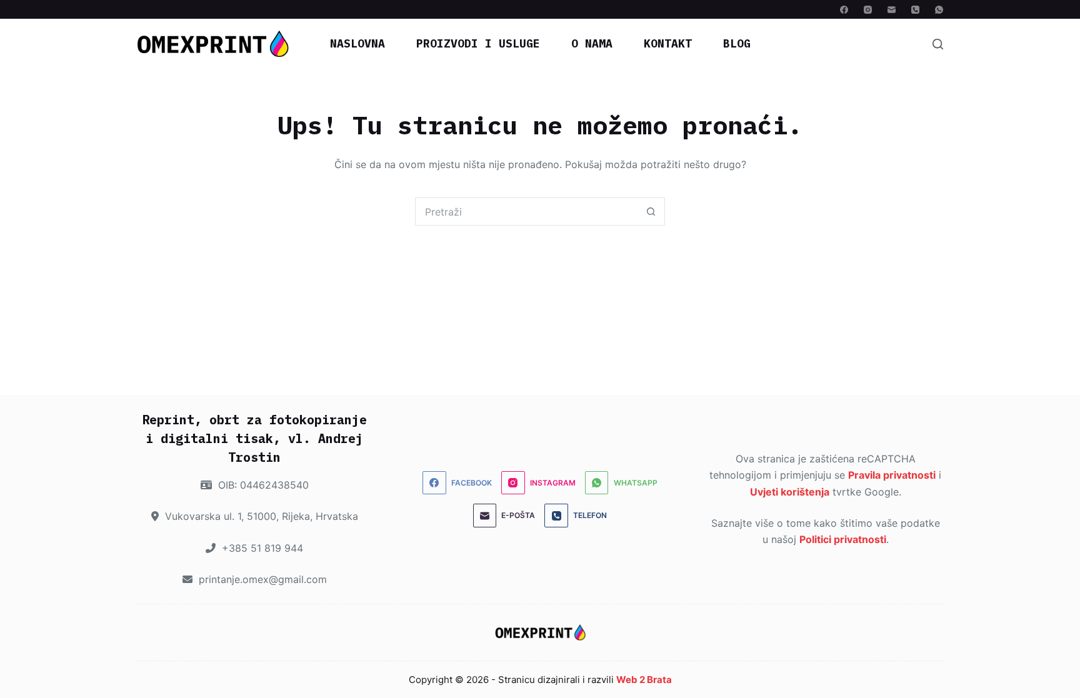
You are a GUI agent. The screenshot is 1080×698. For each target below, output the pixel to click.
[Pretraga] (937, 44)
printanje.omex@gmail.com (261, 579)
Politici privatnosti (842, 539)
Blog (737, 43)
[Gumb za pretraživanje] (651, 211)
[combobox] (527, 211)
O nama (591, 43)
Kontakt (668, 43)
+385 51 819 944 (261, 548)
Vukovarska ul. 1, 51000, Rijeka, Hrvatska (260, 516)
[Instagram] (868, 10)
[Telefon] (915, 10)
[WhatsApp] (939, 10)
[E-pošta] (892, 10)
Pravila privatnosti (892, 475)
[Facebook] (844, 10)
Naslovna (357, 43)
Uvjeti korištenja (789, 492)
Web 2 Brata (644, 680)
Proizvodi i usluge (478, 43)
